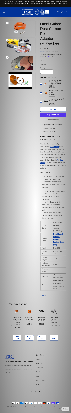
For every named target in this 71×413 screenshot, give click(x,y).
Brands (38, 372)
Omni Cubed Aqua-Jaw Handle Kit (42, 319)
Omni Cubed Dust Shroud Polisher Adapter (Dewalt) (17, 321)
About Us (39, 363)
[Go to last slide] (11, 325)
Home (38, 359)
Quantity (42, 68)
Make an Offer (40, 380)
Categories (39, 367)
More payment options (53, 119)
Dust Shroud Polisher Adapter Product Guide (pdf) (58, 239)
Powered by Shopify (33, 406)
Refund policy (43, 406)
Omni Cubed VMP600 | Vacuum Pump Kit (54, 320)
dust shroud (54, 146)
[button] (4, 12)
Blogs (37, 376)
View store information (49, 131)
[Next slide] (60, 325)
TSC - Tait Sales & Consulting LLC (18, 406)
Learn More (52, 87)
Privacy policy (52, 406)
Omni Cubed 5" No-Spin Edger (29, 319)
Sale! (37, 384)
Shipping (42, 51)
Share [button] (44, 295)
